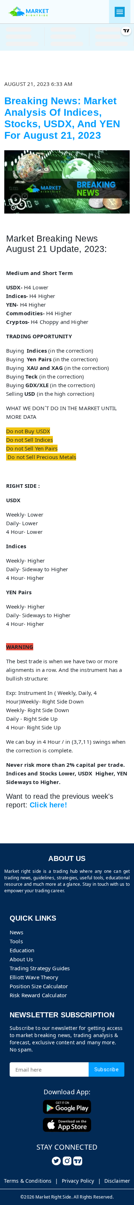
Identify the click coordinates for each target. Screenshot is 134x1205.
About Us (21, 959)
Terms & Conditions (28, 1180)
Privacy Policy (78, 1180)
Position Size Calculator (39, 986)
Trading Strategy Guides (40, 968)
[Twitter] (56, 1160)
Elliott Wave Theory (34, 977)
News (17, 932)
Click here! (48, 805)
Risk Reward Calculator (38, 995)
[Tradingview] (77, 1160)
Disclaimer (117, 1180)
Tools (16, 941)
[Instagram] (67, 1160)
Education (22, 950)
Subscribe (106, 1069)
